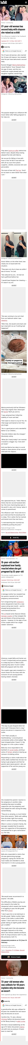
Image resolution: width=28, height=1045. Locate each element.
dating (22, 1027)
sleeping (4, 320)
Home (3, 23)
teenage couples (6, 616)
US (5, 614)
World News (22, 532)
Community (9, 23)
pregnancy (20, 602)
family (6, 412)
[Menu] (26, 2)
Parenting (8, 950)
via (3, 832)
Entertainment (10, 558)
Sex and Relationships (12, 532)
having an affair (13, 151)
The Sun (18, 170)
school (10, 911)
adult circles (21, 1021)
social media (14, 750)
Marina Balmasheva (18, 65)
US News (16, 950)
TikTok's (9, 752)
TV (17, 558)
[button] (26, 51)
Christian (4, 1019)
